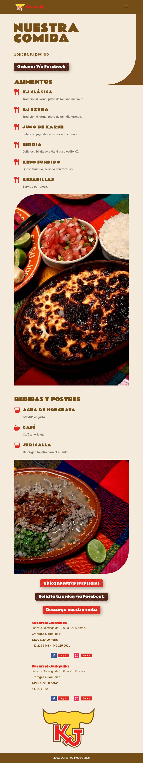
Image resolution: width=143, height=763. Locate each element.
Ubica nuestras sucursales (71, 583)
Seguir (63, 655)
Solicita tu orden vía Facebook (71, 597)
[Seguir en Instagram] (76, 655)
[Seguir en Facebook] (54, 655)
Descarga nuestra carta (71, 610)
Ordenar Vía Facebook (41, 67)
